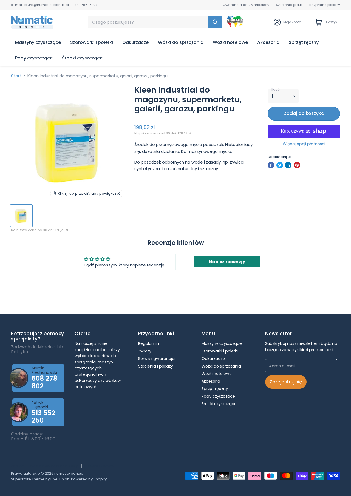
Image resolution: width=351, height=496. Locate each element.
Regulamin (148, 343)
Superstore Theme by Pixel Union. (40, 479)
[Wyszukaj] (215, 22)
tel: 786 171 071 (86, 5)
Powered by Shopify (89, 479)
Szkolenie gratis (289, 5)
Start (16, 75)
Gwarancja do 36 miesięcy (246, 5)
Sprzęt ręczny (304, 42)
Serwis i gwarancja (156, 358)
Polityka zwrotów (99, 466)
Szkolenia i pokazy (155, 366)
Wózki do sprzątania (180, 42)
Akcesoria (268, 42)
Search (17, 466)
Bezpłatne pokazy (324, 5)
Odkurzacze (135, 42)
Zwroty (144, 351)
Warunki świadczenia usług (54, 466)
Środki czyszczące (82, 58)
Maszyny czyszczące (38, 42)
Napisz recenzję (227, 262)
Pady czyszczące (34, 58)
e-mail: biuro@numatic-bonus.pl (40, 5)
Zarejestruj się (286, 382)
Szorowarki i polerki (91, 42)
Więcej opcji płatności (304, 144)
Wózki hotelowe (230, 42)
